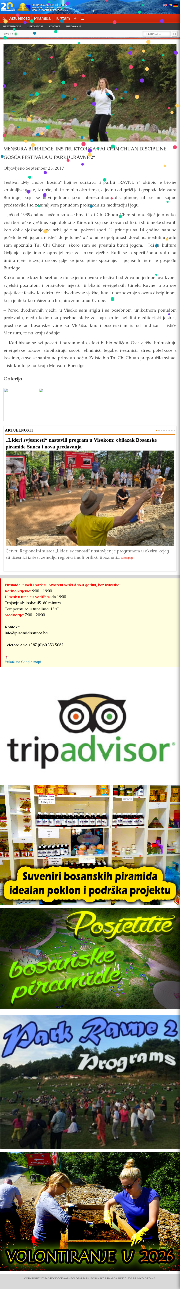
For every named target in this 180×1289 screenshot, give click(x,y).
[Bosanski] (170, 5)
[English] (165, 5)
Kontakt (54, 26)
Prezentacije (12, 26)
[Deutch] (175, 5)
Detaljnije (127, 558)
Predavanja (73, 26)
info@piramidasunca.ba (26, 633)
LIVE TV (8, 33)
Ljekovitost (35, 26)
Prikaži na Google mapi (23, 661)
